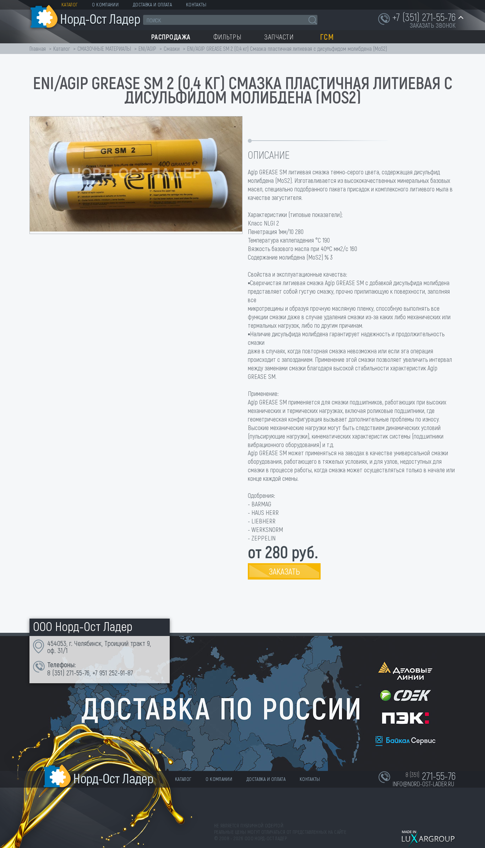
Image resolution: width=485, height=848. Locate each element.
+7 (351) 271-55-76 (424, 16)
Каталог (69, 4)
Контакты (196, 4)
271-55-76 (77, 672)
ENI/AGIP (147, 48)
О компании (105, 4)
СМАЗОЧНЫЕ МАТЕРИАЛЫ (104, 48)
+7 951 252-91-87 (112, 672)
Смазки (172, 48)
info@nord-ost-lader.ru (423, 784)
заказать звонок (433, 25)
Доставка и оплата (152, 4)
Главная (37, 48)
